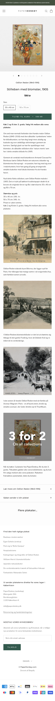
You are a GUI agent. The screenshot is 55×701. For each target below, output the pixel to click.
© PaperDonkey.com (28, 667)
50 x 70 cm (24, 107)
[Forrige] (13, 75)
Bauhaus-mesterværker (13, 537)
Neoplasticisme (9, 550)
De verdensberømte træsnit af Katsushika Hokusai (24, 568)
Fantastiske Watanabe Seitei (15, 572)
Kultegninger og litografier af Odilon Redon (21, 555)
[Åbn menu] (4, 11)
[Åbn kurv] (51, 11)
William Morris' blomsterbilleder (16, 559)
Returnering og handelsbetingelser (17, 612)
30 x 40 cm (9, 107)
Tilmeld (12, 647)
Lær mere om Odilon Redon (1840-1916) (21, 489)
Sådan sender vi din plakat (16, 498)
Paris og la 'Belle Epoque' (13, 546)
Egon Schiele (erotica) (12, 541)
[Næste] (41, 75)
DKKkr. (26, 661)
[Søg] (46, 11)
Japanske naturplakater (13, 564)
